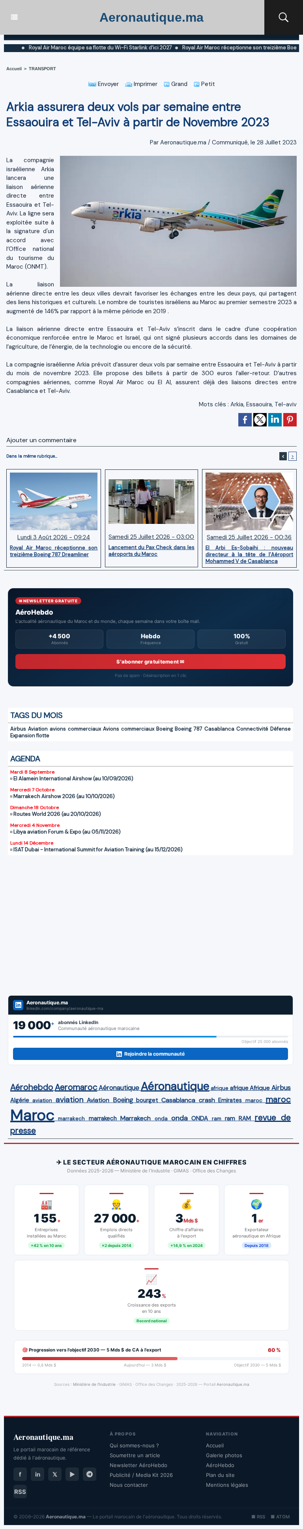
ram (216, 1118)
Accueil (14, 68)
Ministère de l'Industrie (94, 1384)
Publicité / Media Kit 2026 (141, 1475)
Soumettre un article (135, 1455)
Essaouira (259, 404)
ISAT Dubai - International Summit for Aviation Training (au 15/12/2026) (98, 849)
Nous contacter (129, 1485)
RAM (245, 1118)
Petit (207, 84)
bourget (147, 1100)
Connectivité (252, 728)
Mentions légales (227, 1485)
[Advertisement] (150, 930)
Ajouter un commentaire (41, 440)
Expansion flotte (29, 735)
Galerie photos (224, 1455)
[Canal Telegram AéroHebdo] (89, 1474)
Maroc (32, 1115)
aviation (42, 1100)
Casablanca (219, 728)
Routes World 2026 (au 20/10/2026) (57, 814)
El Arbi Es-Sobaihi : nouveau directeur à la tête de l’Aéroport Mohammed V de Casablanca (249, 554)
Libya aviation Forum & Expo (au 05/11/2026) (67, 831)
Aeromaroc (76, 1087)
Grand (178, 84)
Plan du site (220, 1475)
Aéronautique (119, 1087)
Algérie (19, 1100)
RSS (20, 1491)
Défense (280, 728)
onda (161, 1118)
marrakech (71, 1118)
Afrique (260, 1088)
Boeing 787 (188, 728)
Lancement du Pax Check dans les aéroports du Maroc (151, 550)
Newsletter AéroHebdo (138, 1465)
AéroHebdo (220, 1465)
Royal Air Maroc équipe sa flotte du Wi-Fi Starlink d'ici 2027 (75, 47)
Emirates (230, 1100)
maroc (253, 1100)
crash (207, 1100)
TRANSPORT (42, 68)
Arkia (236, 404)
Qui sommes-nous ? (134, 1445)
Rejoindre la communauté (154, 1054)
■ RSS (258, 1517)
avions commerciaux (75, 728)
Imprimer (144, 84)
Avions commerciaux (128, 728)
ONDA (199, 1118)
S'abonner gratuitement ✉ (150, 661)
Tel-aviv (286, 404)
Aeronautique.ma (151, 17)
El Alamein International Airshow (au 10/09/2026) (73, 778)
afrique (219, 1088)
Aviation (38, 728)
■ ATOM (280, 1517)
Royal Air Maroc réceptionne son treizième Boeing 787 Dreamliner (53, 551)
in (37, 1474)
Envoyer (107, 84)
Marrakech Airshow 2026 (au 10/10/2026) (64, 796)
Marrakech (135, 1118)
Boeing (164, 728)
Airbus (18, 728)
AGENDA (25, 758)
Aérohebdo (31, 1087)
